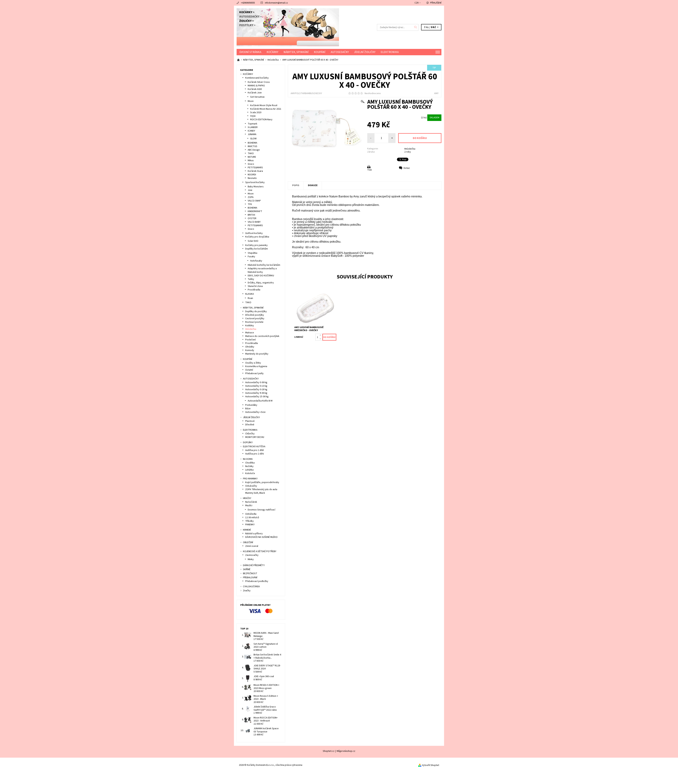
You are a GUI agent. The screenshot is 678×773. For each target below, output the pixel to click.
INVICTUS (252, 146)
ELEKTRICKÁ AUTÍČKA (254, 446)
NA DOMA (248, 459)
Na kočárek (251, 502)
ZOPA (251, 197)
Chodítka (250, 463)
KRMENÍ (247, 530)
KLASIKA (249, 294)
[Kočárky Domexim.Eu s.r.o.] (288, 27)
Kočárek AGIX (255, 89)
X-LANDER (253, 127)
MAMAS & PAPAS (256, 85)
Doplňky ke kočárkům (256, 249)
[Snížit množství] (321, 339)
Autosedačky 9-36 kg (256, 393)
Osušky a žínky (253, 363)
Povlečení (250, 339)
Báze (248, 408)
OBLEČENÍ (248, 542)
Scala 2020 (255, 112)
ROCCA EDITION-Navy (261, 119)
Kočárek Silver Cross (259, 82)
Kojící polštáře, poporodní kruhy (262, 482)
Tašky (251, 279)
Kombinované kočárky (257, 78)
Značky (247, 590)
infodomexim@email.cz (276, 2)
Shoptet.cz (328, 751)
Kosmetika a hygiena (256, 366)
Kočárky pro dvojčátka (257, 237)
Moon (251, 101)
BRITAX (251, 215)
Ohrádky (249, 347)
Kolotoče (250, 473)
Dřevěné (249, 424)
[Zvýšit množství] (321, 335)
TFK (250, 204)
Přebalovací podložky (256, 581)
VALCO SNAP (254, 201)
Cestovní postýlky (254, 318)
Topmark (252, 124)
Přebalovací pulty (254, 373)
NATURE (252, 157)
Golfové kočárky (254, 233)
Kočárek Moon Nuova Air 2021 (265, 109)
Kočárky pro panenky (256, 245)
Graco (251, 164)
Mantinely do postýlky (256, 354)
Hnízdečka (409, 149)
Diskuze (312, 185)
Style (253, 116)
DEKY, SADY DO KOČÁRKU (261, 275)
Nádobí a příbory (254, 533)
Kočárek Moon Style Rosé (263, 105)
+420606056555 (248, 2)
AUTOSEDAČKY (340, 52)
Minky (251, 559)
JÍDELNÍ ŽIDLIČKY (364, 52)
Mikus (251, 160)
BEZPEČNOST (250, 573)
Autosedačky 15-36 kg (257, 396)
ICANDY (251, 131)
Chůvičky (250, 433)
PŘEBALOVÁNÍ (250, 577)
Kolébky (249, 325)
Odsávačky (251, 486)
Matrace (249, 332)
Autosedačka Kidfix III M (260, 401)
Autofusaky (256, 261)
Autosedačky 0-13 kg (256, 386)
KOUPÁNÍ (319, 52)
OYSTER (252, 218)
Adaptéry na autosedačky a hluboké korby (262, 270)
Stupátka (252, 253)
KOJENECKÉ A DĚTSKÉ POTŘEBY (259, 551)
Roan (250, 298)
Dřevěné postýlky (254, 315)
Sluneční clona (255, 286)
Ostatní (249, 370)
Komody (249, 350)
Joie (250, 190)
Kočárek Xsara (255, 171)
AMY (436, 93)
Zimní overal (251, 546)
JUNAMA (252, 134)
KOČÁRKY (272, 52)
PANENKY (250, 524)
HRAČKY (247, 498)
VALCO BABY (254, 222)
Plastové (250, 421)
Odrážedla (250, 514)
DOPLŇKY (248, 442)
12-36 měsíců (252, 517)
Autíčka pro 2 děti (254, 454)
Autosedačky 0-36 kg (256, 382)
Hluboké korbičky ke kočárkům (264, 265)
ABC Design (254, 150)
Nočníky (249, 466)
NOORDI (252, 174)
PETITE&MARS (255, 167)
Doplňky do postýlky (256, 311)
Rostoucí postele (254, 322)
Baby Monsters (256, 186)
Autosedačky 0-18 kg (256, 389)
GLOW (253, 138)
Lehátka (249, 470)
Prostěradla (254, 290)
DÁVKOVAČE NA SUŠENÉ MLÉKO (261, 537)
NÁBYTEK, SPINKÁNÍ (296, 52)
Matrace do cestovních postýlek (262, 336)
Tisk (369, 170)
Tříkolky (249, 521)
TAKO (251, 153)
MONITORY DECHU (254, 437)
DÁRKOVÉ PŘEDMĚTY (254, 565)
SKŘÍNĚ (246, 569)
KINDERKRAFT (255, 211)
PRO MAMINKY (250, 478)
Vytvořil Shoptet (430, 765)
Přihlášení (435, 2)
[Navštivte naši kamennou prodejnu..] (238, 60)
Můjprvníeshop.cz (346, 751)
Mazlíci (248, 505)
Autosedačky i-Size (255, 412)
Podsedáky (251, 405)
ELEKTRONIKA (390, 52)
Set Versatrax (257, 97)
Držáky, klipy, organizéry (261, 282)
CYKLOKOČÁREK (251, 586)
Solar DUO (253, 241)
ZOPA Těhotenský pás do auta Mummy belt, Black (261, 491)
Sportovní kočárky (255, 182)
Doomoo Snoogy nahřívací (261, 510)
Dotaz (407, 168)
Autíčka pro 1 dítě (254, 450)
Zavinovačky (251, 555)
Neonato (252, 178)
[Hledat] (415, 27)
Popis (295, 185)
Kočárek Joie (255, 92)
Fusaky (251, 256)
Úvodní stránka (250, 52)
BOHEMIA (252, 143)
